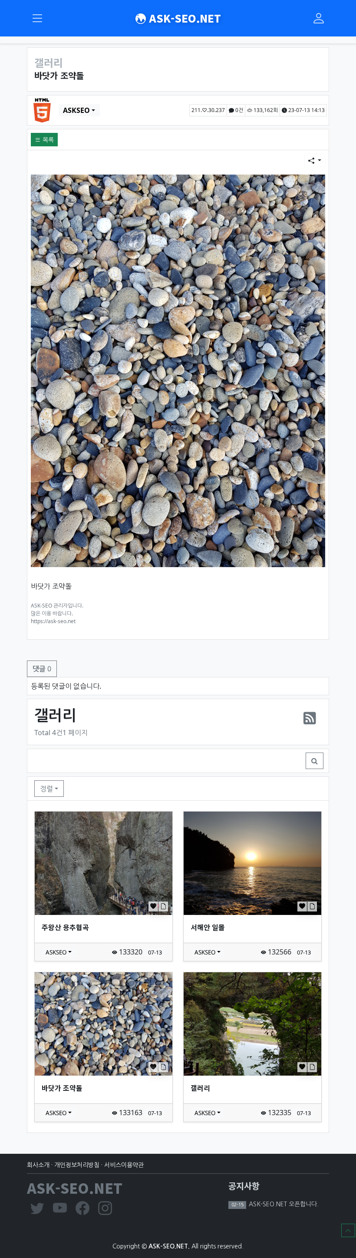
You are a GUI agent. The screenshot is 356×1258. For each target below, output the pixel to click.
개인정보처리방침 (76, 1165)
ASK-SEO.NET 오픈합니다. (283, 1204)
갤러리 (200, 1088)
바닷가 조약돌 (62, 1088)
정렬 (46, 788)
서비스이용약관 (124, 1165)
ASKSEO (76, 110)
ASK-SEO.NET (183, 18)
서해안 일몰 (208, 927)
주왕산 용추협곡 (65, 927)
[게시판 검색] (314, 761)
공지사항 (244, 1185)
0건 (238, 110)
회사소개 (38, 1165)
